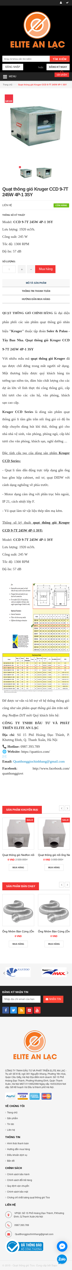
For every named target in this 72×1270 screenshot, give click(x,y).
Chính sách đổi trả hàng (19, 1180)
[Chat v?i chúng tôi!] (62, 1246)
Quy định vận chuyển (18, 1185)
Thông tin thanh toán (36, 291)
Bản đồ (11, 1160)
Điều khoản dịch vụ (17, 1154)
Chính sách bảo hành (18, 1174)
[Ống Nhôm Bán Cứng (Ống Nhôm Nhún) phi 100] (18, 910)
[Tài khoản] (60, 2)
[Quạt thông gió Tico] (36, 31)
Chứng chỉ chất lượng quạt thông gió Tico (28, 1197)
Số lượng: (9, 261)
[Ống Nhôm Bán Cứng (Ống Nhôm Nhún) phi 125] (54, 910)
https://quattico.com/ (35, 752)
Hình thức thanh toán (18, 1143)
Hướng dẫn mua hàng (36, 299)
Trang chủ (7, 84)
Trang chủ (12, 1112)
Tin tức (10, 1124)
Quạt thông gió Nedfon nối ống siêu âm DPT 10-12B (34, 854)
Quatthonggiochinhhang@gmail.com (34, 1234)
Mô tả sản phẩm (36, 283)
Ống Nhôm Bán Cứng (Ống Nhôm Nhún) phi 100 (32, 931)
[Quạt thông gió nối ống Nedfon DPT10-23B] (54, 833)
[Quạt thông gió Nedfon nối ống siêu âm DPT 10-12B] (18, 833)
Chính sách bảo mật (17, 1191)
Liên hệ (11, 1129)
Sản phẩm (12, 1118)
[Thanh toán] (67, 2)
